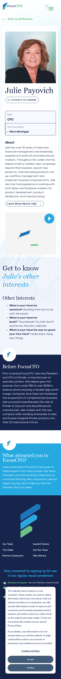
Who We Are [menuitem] (39, 556)
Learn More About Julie (21, 203)
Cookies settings (30, 651)
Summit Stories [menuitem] (41, 544)
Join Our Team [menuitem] (40, 550)
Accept (30, 659)
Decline (30, 667)
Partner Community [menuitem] (13, 556)
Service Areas (15, 127)
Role (9, 114)
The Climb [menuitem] (8, 550)
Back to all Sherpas (20, 19)
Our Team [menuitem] (8, 544)
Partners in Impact (17, 583)
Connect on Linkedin (24, 99)
